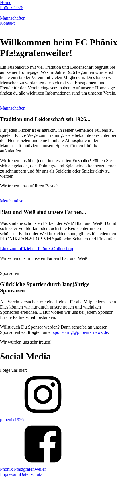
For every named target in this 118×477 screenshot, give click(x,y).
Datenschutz (31, 474)
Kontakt (42, 7)
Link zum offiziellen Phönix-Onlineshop (36, 248)
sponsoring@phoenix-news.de (80, 332)
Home (5, 2)
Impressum (10, 474)
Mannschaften (22, 7)
